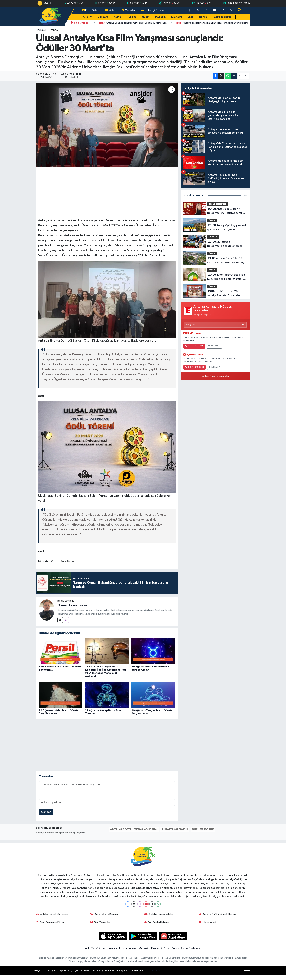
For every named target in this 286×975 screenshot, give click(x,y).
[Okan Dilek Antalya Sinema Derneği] (107, 299)
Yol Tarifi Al (215, 346)
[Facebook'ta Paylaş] (215, 76)
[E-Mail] (60, 620)
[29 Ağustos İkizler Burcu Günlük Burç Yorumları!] (60, 695)
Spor (190, 17)
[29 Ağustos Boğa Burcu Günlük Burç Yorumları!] (153, 651)
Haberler (41, 30)
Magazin (160, 17)
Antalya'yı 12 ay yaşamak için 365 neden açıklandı (227, 227)
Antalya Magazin (175, 829)
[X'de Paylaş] (221, 76)
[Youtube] (146, 904)
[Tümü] (245, 195)
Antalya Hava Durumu (106, 914)
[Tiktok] (152, 904)
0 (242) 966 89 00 (196, 367)
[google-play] (143, 936)
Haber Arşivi (209, 922)
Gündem (102, 17)
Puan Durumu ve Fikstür (52, 922)
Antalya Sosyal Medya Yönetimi (133, 829)
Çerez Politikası (153, 970)
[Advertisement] (107, 192)
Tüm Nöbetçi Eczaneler (217, 376)
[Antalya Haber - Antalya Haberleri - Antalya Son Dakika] (50, 16)
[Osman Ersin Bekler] (47, 609)
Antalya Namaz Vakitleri (161, 914)
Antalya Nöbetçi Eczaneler (54, 914)
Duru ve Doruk (203, 829)
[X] (134, 904)
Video (112, 10)
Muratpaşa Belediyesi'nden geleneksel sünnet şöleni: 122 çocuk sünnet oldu (226, 244)
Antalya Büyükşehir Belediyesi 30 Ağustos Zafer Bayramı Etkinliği (224, 211)
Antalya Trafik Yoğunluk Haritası (219, 914)
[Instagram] (66, 620)
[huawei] (173, 936)
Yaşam (145, 17)
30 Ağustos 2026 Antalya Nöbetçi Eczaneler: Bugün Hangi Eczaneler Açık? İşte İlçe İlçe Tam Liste (225, 294)
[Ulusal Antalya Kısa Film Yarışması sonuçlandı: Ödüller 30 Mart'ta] (107, 125)
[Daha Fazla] (234, 76)
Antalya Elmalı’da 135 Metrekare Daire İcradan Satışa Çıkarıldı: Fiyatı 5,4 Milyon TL (226, 261)
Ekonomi (176, 17)
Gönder (46, 812)
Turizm (131, 17)
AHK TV (87, 17)
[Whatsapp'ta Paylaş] (228, 76)
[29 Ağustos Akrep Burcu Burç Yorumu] (107, 695)
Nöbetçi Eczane (155, 10)
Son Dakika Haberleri (159, 922)
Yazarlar (130, 10)
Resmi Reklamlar (223, 17)
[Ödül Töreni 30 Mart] (107, 447)
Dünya (203, 17)
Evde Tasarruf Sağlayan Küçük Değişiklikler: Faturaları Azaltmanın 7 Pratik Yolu (226, 277)
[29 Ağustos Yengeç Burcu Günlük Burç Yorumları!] (153, 695)
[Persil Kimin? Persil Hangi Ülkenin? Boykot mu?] (60, 651)
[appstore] (113, 936)
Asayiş (117, 17)
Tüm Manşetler (102, 922)
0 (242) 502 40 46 (195, 346)
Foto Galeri (92, 10)
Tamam (247, 970)
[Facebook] (128, 904)
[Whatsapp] (158, 904)
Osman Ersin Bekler (72, 605)
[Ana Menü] (247, 10)
